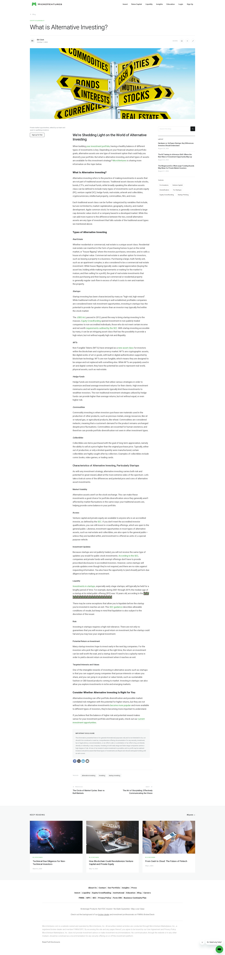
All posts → (191, 815)
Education (171, 4)
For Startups (177, 190)
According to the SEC (128, 555)
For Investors (164, 185)
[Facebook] (75, 761)
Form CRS (117, 898)
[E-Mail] (87, 761)
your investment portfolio (98, 146)
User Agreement (153, 929)
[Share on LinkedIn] (182, 41)
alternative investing (88, 775)
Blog (34, 14)
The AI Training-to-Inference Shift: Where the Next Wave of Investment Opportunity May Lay (175, 155)
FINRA (81, 898)
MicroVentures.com (50, 926)
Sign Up (190, 4)
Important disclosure (85, 733)
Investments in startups (84, 586)
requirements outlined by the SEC (101, 328)
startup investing (114, 775)
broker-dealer (103, 914)
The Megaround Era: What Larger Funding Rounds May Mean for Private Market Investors (176, 167)
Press (134, 888)
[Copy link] (193, 41)
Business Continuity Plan (135, 898)
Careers (147, 893)
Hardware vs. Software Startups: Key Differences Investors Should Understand (176, 144)
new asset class (126, 348)
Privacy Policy (104, 898)
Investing (102, 775)
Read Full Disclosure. (51, 942)
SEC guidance (116, 607)
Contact (102, 888)
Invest (125, 4)
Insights (159, 4)
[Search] (192, 128)
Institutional (118, 893)
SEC (99, 521)
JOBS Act (81, 317)
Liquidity (149, 4)
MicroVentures (119, 160)
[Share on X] (187, 41)
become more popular (120, 705)
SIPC (88, 898)
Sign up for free (37, 135)
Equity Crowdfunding (91, 321)
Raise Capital (136, 4)
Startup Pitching (183, 195)
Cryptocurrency (37, 21)
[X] (79, 761)
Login (180, 4)
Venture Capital (177, 185)
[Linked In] (83, 761)
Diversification (164, 190)
